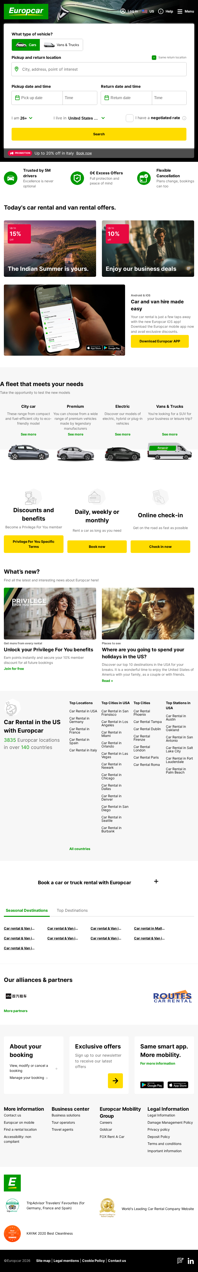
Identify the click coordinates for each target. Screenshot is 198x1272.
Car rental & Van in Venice (20, 938)
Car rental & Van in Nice (107, 938)
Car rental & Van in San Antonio (20, 948)
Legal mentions (66, 1260)
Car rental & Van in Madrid (107, 928)
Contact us (117, 1260)
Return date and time (121, 86)
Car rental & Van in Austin (150, 938)
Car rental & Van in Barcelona (63, 928)
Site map (43, 1260)
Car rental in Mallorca (150, 928)
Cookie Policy (93, 1260)
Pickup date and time (31, 86)
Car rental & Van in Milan (20, 928)
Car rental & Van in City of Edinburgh (63, 938)
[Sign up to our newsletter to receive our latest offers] (115, 1080)
